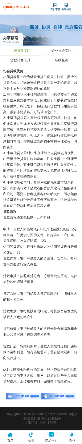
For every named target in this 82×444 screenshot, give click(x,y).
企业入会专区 (62, 50)
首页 (10, 440)
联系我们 (51, 440)
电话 (31, 440)
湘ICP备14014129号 (41, 423)
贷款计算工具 (20, 60)
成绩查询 (61, 60)
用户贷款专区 (20, 50)
